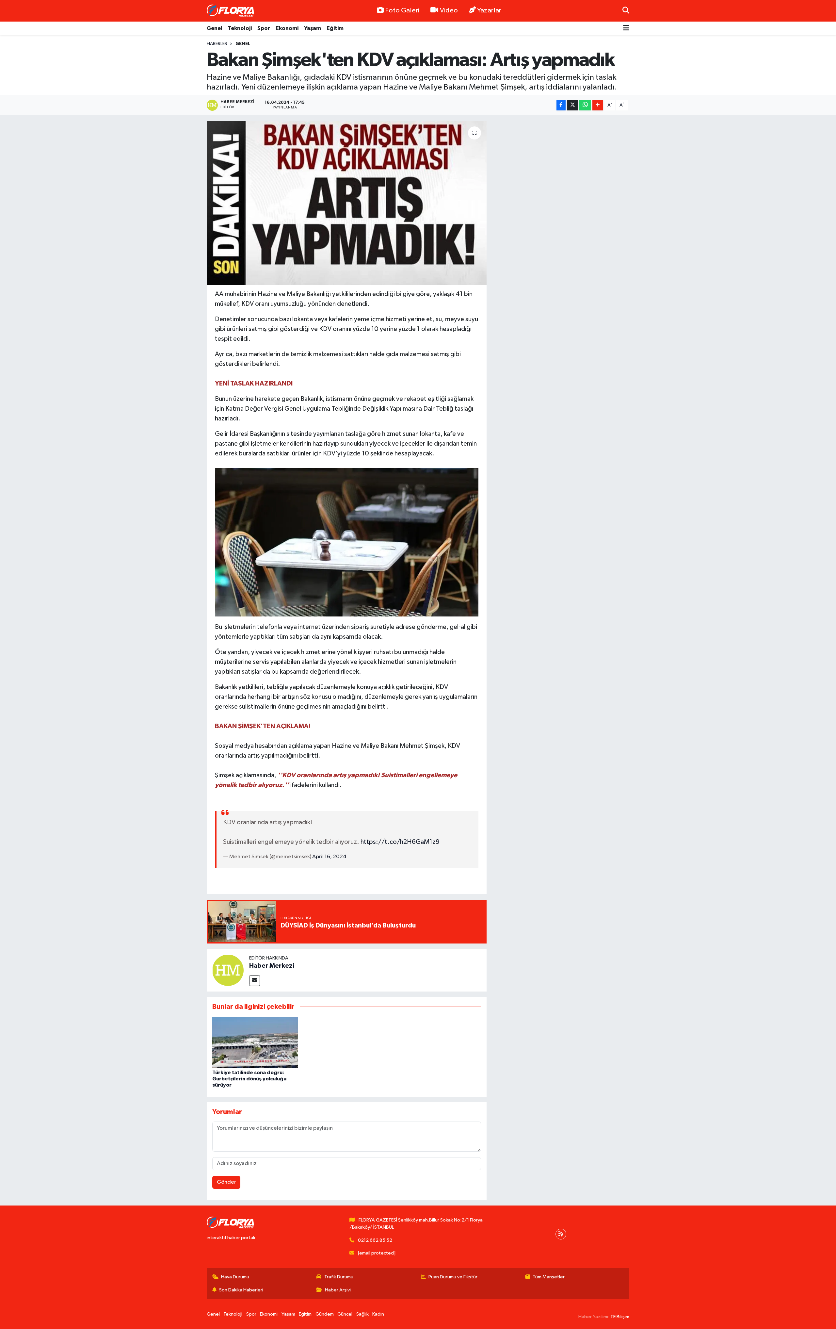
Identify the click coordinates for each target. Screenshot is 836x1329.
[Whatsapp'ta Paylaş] (585, 105)
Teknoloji (240, 28)
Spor (263, 28)
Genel (214, 28)
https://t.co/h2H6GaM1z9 (400, 842)
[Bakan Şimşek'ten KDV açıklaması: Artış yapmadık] (347, 203)
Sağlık (362, 1314)
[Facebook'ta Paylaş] (561, 105)
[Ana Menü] (626, 29)
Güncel (344, 1314)
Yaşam (312, 28)
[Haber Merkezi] (228, 970)
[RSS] (560, 1234)
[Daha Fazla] (597, 105)
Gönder (226, 1182)
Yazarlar (489, 10)
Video (449, 10)
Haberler (217, 43)
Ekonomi (287, 28)
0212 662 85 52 (375, 1240)
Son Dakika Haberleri (241, 1290)
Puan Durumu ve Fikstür (452, 1276)
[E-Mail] (254, 980)
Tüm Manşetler (549, 1276)
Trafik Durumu (338, 1276)
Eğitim (335, 28)
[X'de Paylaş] (572, 105)
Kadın (378, 1314)
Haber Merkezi (271, 965)
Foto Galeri (402, 10)
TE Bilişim (619, 1316)
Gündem (324, 1314)
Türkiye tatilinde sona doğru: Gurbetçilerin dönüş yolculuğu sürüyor (249, 1079)
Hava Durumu (235, 1276)
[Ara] (625, 10)
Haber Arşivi (338, 1290)
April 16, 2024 (329, 857)
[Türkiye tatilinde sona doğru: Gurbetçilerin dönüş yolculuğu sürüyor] (255, 1042)
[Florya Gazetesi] (231, 11)
